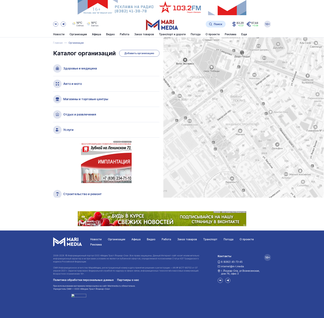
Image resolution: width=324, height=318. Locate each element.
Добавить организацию (139, 53)
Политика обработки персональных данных (83, 280)
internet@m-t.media (232, 266)
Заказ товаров (187, 239)
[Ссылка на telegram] (63, 24)
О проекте (247, 239)
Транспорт (210, 239)
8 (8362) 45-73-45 (231, 261)
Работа (124, 34)
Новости (58, 34)
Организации (116, 239)
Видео (110, 34)
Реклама (96, 244)
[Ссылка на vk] (55, 24)
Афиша (136, 239)
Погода (228, 239)
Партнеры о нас (128, 280)
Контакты (224, 256)
